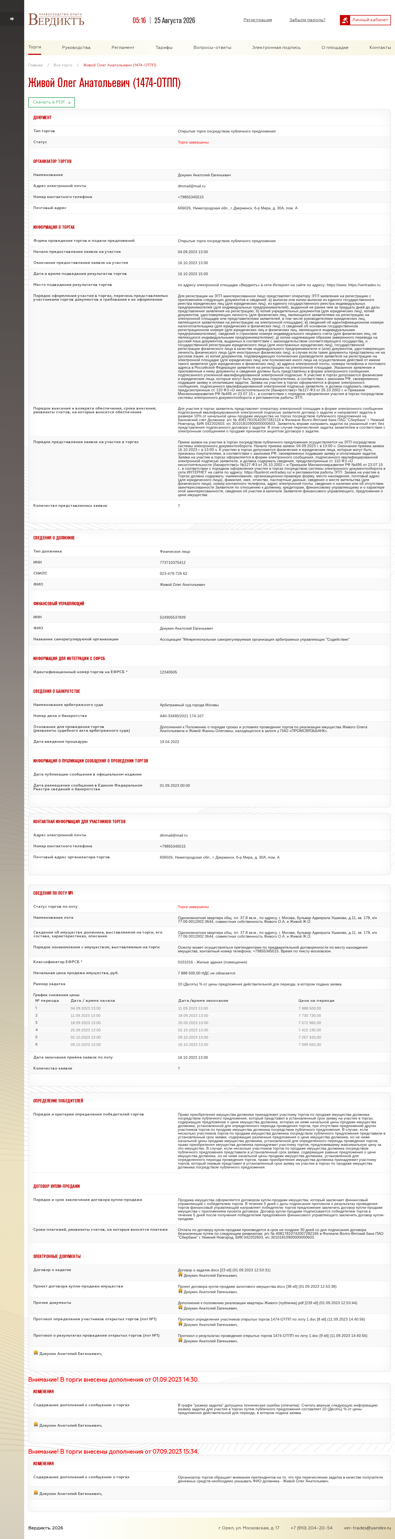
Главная (35, 65)
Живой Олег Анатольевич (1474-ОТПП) (119, 65)
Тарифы (164, 48)
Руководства (76, 48)
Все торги (63, 65)
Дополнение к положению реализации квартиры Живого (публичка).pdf (241, 1303)
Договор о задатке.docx (198, 1270)
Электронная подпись (276, 48)
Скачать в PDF (49, 102)
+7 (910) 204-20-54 (312, 1528)
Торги (34, 47)
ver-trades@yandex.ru (367, 1528)
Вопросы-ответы (212, 48)
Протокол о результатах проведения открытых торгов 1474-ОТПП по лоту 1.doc (248, 1335)
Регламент (123, 48)
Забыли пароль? (307, 20)
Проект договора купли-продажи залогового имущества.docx (231, 1286)
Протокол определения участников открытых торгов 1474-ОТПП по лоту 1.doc (247, 1319)
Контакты (380, 48)
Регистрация (257, 20)
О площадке (335, 48)
